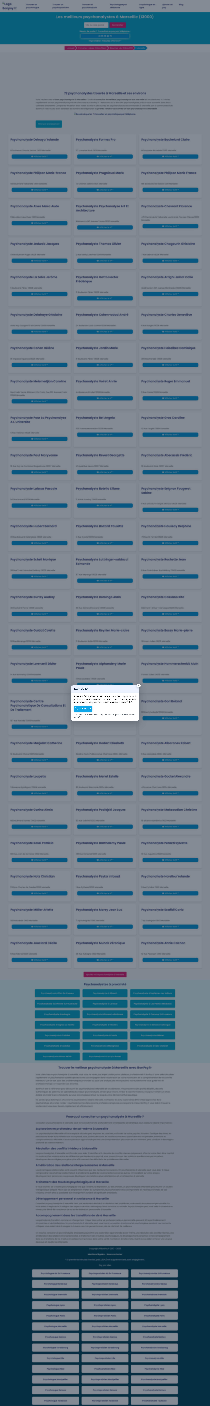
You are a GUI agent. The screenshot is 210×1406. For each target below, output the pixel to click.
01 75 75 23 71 (85, 708)
